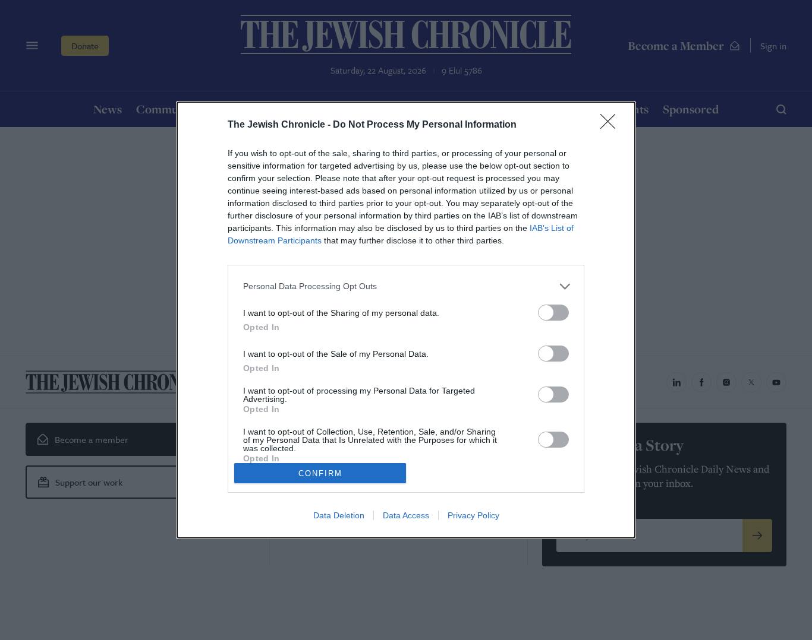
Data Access (406, 515)
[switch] (553, 313)
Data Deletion (338, 515)
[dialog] (406, 320)
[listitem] (406, 286)
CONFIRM (320, 473)
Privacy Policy (473, 515)
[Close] (611, 125)
